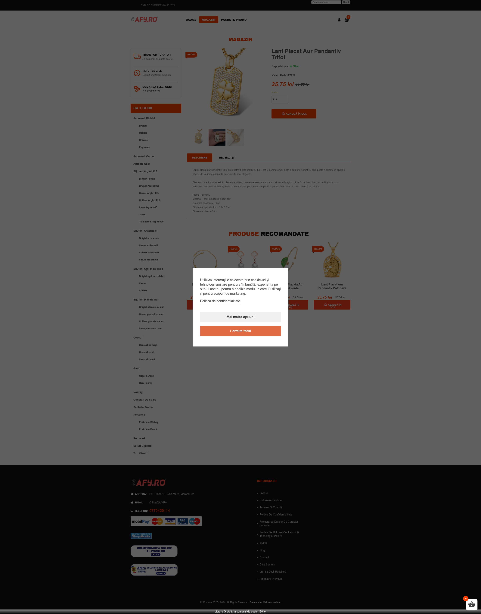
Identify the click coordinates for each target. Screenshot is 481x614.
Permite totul (240, 331)
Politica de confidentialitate (220, 301)
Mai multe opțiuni (240, 317)
